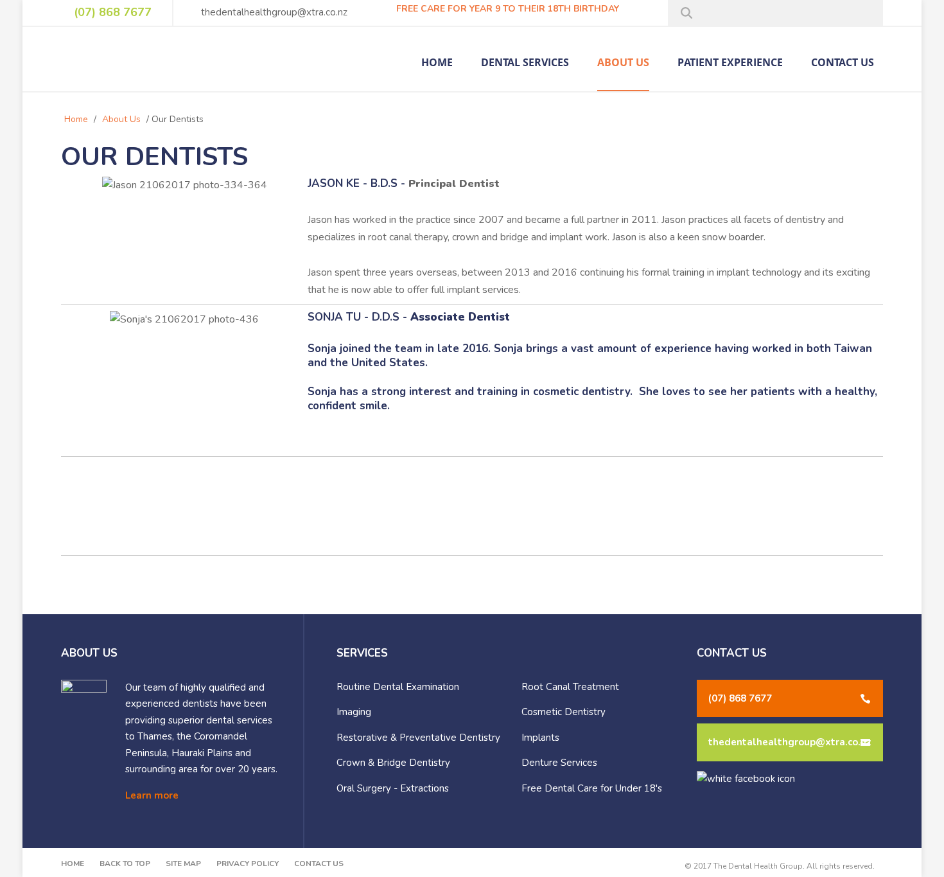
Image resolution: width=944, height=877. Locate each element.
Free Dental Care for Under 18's (591, 788)
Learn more (152, 795)
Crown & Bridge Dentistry (393, 762)
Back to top (125, 863)
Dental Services (525, 63)
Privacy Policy (247, 863)
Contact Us (842, 63)
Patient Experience (730, 63)
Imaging (354, 711)
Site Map (183, 863)
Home (437, 63)
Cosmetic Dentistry (563, 711)
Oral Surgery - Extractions (393, 788)
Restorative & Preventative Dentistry (418, 737)
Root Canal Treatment (570, 686)
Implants (540, 737)
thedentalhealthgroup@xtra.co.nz (272, 12)
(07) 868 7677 (111, 12)
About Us (623, 63)
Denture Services (559, 762)
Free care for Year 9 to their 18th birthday (506, 9)
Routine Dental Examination (398, 686)
